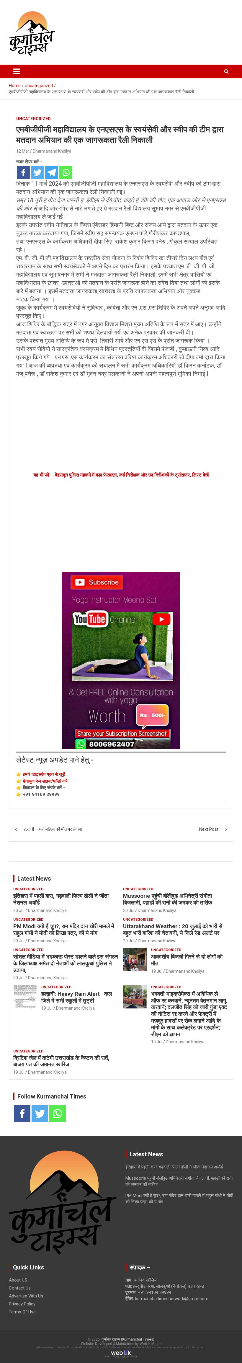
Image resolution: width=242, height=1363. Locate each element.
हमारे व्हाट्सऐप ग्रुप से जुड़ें (44, 774)
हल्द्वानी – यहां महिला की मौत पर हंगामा (53, 829)
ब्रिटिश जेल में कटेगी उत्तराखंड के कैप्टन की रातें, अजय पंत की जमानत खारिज (61, 1061)
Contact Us (20, 1288)
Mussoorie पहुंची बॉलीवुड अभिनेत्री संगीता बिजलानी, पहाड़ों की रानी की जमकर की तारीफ (167, 899)
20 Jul (18, 910)
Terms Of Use (22, 1312)
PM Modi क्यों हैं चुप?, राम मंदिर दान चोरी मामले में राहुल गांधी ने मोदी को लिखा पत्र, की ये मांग (63, 929)
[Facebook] (23, 172)
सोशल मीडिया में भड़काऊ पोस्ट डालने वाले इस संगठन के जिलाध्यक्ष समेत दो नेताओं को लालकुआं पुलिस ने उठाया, (65, 963)
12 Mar (22, 151)
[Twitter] (37, 172)
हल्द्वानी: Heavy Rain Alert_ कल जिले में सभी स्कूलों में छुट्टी (76, 997)
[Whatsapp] (65, 172)
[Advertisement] (121, 423)
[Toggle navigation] (16, 71)
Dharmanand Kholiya (52, 151)
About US (18, 1280)
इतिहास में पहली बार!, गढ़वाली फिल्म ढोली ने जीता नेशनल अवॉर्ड (61, 899)
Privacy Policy (22, 1304)
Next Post (208, 829)
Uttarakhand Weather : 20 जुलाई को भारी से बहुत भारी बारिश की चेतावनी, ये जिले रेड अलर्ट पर (173, 929)
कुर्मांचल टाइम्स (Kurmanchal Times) (128, 1339)
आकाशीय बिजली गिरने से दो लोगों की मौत (187, 960)
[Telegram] (51, 172)
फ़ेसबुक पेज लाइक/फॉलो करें (45, 781)
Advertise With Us (26, 1296)
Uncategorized (33, 118)
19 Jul (156, 971)
